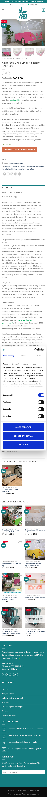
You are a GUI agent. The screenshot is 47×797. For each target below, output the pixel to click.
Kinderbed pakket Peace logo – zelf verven (35, 531)
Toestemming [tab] (8, 356)
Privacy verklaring (14, 794)
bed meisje (8, 166)
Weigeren (23, 445)
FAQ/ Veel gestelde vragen (12, 706)
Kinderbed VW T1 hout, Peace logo (10, 490)
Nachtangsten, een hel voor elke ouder (22, 742)
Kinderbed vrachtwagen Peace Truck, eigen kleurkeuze (12, 632)
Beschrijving (7, 187)
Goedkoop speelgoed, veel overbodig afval (24, 748)
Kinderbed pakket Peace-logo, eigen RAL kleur (33, 565)
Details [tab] (23, 356)
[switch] (41, 402)
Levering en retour (9, 715)
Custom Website (33, 790)
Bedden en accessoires (17, 59)
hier (19, 658)
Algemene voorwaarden (30, 794)
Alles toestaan (23, 427)
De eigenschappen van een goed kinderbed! (24, 735)
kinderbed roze (39, 166)
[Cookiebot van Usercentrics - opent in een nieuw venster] (34, 349)
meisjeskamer (22, 169)
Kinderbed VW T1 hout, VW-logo (12, 565)
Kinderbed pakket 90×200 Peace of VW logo (11, 598)
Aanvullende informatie (12, 192)
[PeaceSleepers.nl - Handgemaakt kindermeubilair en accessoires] (23, 13)
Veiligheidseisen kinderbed (12, 698)
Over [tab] (38, 356)
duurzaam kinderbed (19, 166)
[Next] (41, 32)
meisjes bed (13, 169)
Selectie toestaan (23, 436)
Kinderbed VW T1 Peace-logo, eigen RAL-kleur (10, 531)
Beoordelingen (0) (9, 197)
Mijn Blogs (6, 702)
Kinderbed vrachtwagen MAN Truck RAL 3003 (35, 632)
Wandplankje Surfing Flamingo (35, 598)
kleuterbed (5, 169)
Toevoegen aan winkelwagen (19, 149)
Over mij (5, 689)
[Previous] (5, 32)
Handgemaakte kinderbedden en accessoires (25, 729)
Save (4, 21)
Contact (5, 711)
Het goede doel (8, 693)
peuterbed (30, 169)
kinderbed (30, 166)
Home (4, 59)
